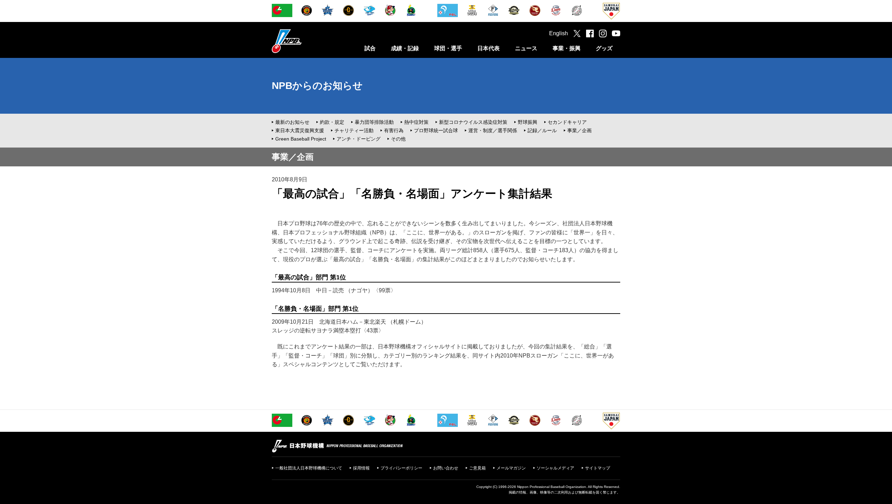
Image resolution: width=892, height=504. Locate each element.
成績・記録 (405, 48)
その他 (398, 139)
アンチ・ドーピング (358, 139)
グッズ (604, 48)
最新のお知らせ (292, 122)
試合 (370, 48)
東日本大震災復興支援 (299, 130)
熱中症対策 (416, 122)
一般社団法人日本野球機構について (308, 468)
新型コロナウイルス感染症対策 (473, 122)
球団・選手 (448, 48)
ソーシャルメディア (555, 468)
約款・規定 (332, 122)
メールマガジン (511, 468)
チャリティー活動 (354, 130)
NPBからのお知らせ (317, 85)
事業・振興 (566, 48)
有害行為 (393, 130)
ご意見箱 (477, 468)
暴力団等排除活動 (374, 122)
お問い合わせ (445, 468)
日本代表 (488, 48)
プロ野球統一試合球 (436, 130)
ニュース (526, 48)
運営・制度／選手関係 (492, 130)
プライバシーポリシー (401, 468)
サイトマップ (597, 468)
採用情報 (361, 468)
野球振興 (527, 122)
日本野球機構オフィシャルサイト (304, 41)
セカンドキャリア (567, 122)
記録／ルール (542, 130)
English (558, 33)
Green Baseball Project (300, 139)
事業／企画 (579, 130)
